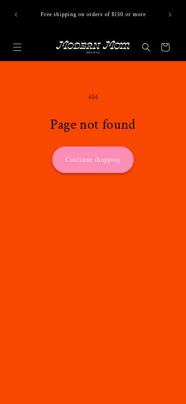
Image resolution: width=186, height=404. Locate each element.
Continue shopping (93, 160)
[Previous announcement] (16, 14)
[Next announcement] (170, 14)
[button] (17, 47)
